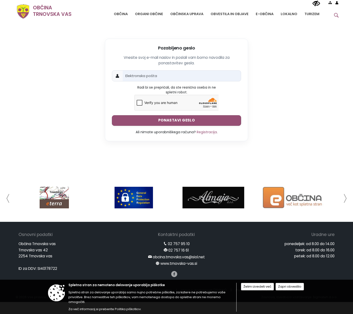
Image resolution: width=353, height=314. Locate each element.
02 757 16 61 (178, 250)
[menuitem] (120, 13)
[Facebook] (174, 274)
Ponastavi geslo (176, 120)
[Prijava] (337, 2)
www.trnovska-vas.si (178, 263)
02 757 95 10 (179, 243)
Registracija (207, 132)
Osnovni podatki (35, 234)
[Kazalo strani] (330, 2)
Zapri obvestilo (289, 286)
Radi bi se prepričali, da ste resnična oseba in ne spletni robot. (176, 90)
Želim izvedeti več (257, 286)
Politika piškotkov (128, 309)
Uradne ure (323, 234)
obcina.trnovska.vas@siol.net (179, 257)
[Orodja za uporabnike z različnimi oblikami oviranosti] (316, 3)
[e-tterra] (54, 197)
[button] (8, 198)
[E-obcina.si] (293, 197)
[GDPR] (133, 197)
